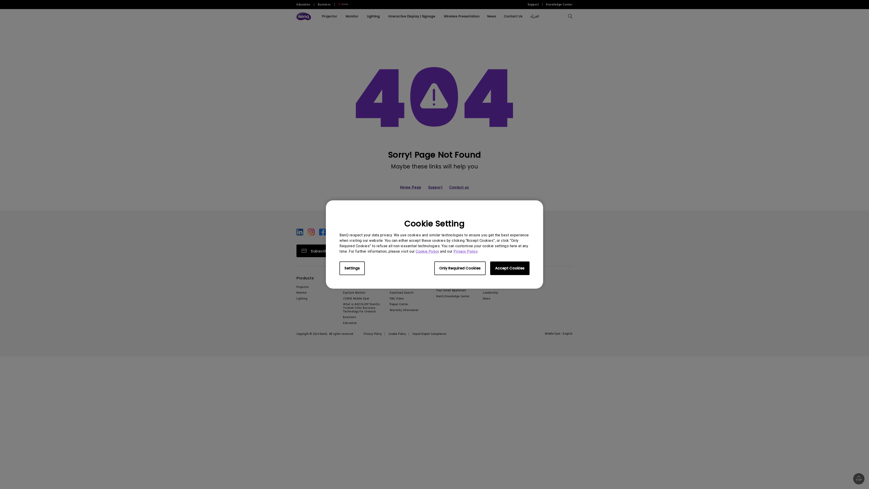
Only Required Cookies (460, 268)
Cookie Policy (427, 251)
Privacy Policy (465, 251)
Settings (352, 268)
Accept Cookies (510, 268)
